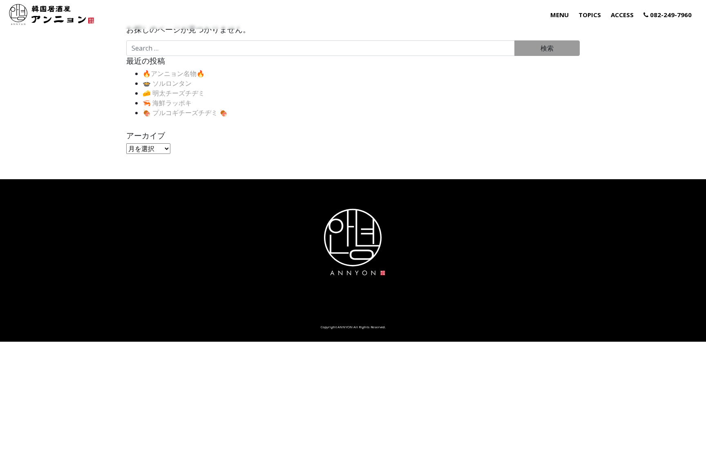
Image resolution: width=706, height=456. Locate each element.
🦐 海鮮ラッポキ (167, 102)
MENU (559, 15)
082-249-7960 (670, 15)
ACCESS (622, 15)
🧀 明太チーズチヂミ (174, 93)
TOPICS (590, 15)
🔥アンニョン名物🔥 (174, 73)
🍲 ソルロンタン (167, 83)
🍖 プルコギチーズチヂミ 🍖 (185, 112)
